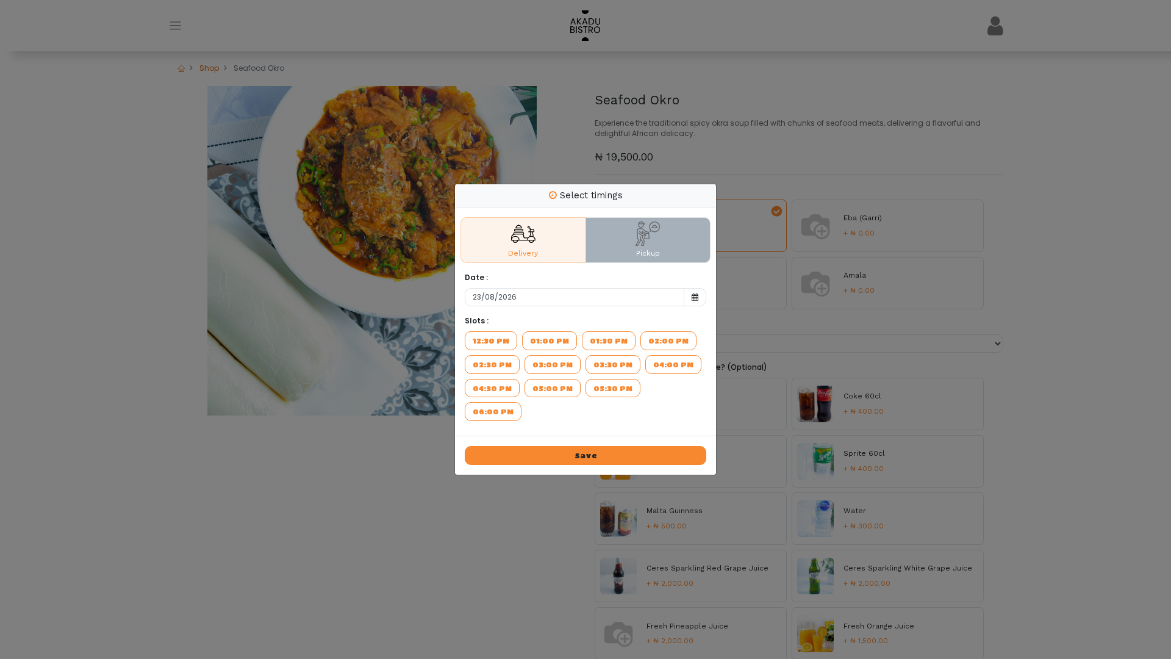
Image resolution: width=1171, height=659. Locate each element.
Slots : (477, 321)
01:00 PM (549, 340)
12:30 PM (491, 340)
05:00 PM (552, 388)
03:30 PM (612, 364)
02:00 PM (668, 340)
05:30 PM (612, 388)
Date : (476, 278)
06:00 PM (493, 411)
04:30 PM (492, 388)
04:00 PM (673, 364)
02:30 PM (492, 364)
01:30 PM (609, 340)
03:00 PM (552, 364)
